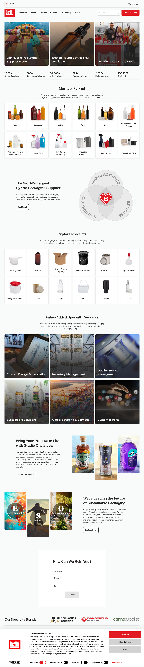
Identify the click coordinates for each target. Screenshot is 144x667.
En (10, 3)
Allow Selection (125, 642)
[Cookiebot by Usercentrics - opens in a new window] (14, 662)
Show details (117, 663)
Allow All (125, 635)
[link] (26, 44)
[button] (72, 571)
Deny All (125, 649)
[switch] (64, 662)
